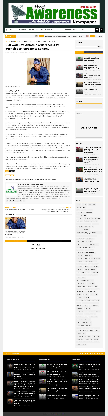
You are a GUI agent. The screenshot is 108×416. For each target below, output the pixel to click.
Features (13, 30)
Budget (95, 224)
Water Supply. (82, 342)
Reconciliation (82, 316)
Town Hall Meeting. (84, 336)
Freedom (88, 266)
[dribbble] (93, 353)
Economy (82, 30)
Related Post (10, 214)
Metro (79, 294)
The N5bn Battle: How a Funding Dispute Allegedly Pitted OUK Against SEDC (92, 190)
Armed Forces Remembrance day (88, 218)
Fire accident (81, 264)
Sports (59, 30)
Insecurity (93, 275)
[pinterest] (88, 353)
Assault (79, 221)
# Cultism (12, 171)
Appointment (81, 215)
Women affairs (94, 342)
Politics (22, 30)
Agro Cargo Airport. (84, 212)
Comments (98, 52)
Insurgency (81, 277)
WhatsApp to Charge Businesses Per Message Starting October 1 (57, 36)
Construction (93, 244)
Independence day (83, 272)
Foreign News (93, 264)
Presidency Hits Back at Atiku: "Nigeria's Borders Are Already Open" (92, 75)
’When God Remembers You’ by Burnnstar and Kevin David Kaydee (24, 402)
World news (81, 344)
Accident (92, 204)
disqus (38, 241)
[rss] (95, 353)
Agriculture (81, 207)
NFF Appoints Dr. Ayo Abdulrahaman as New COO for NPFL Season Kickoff (92, 67)
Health (31, 30)
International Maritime (85, 280)
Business (80, 226)
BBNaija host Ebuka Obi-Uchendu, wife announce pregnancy (24, 374)
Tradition (96, 336)
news (78, 303)
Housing (80, 269)
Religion (80, 319)
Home (7, 41)
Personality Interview (85, 311)
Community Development (85, 238)
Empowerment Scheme (84, 255)
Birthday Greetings (84, 224)
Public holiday (90, 314)
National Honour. (83, 297)
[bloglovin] (90, 353)
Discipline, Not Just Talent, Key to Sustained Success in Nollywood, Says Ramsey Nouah (24, 366)
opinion (79, 308)
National (94, 294)
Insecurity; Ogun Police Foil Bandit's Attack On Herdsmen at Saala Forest (89, 388)
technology (94, 330)
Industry (95, 272)
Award (86, 221)
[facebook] (80, 353)
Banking (94, 221)
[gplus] (85, 353)
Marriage (91, 291)
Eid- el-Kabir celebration (86, 252)
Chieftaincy (89, 226)
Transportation (92, 339)
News (35, 36)
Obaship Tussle (82, 305)
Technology (81, 333)
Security (39, 30)
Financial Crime (90, 261)
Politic (97, 311)
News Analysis (93, 303)
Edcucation (50, 30)
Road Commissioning (84, 322)
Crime (79, 247)
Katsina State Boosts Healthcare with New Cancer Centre (92, 91)
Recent (79, 52)
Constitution (81, 244)
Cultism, (29, 52)
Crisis (85, 247)
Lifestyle (80, 289)
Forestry (80, 266)
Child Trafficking (83, 229)
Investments (81, 283)
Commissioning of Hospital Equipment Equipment (86, 233)
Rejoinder (93, 316)
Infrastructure (82, 275)
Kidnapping (81, 286)
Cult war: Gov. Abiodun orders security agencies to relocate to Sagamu (15, 232)
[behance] (97, 353)
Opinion (87, 308)
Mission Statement (12, 353)
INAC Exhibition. (90, 269)
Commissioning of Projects (86, 236)
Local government (92, 289)
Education (89, 250)
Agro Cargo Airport (84, 210)
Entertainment (70, 30)
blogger (15, 241)
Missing (86, 294)
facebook (60, 241)
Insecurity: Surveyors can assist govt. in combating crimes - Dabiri (89, 366)
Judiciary (90, 283)
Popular (89, 52)
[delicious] (102, 353)
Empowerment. (82, 258)
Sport (79, 330)
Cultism (13, 41)
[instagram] (100, 353)
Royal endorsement (84, 328)
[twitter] (83, 353)
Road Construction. (84, 325)
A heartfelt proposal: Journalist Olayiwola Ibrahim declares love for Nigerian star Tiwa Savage (24, 393)
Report (87, 319)
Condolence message (84, 241)
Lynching (80, 291)
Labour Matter (92, 286)
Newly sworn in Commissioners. (88, 300)
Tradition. (80, 339)
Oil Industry (94, 305)
